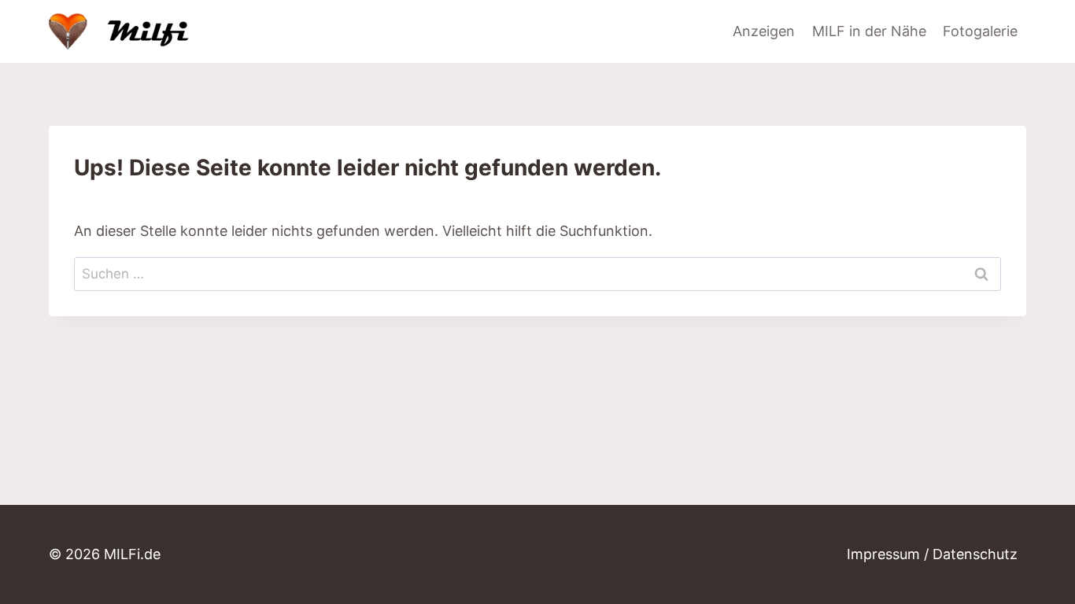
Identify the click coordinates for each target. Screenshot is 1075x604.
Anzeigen (764, 31)
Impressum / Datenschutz (932, 554)
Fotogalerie (980, 31)
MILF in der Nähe (869, 31)
